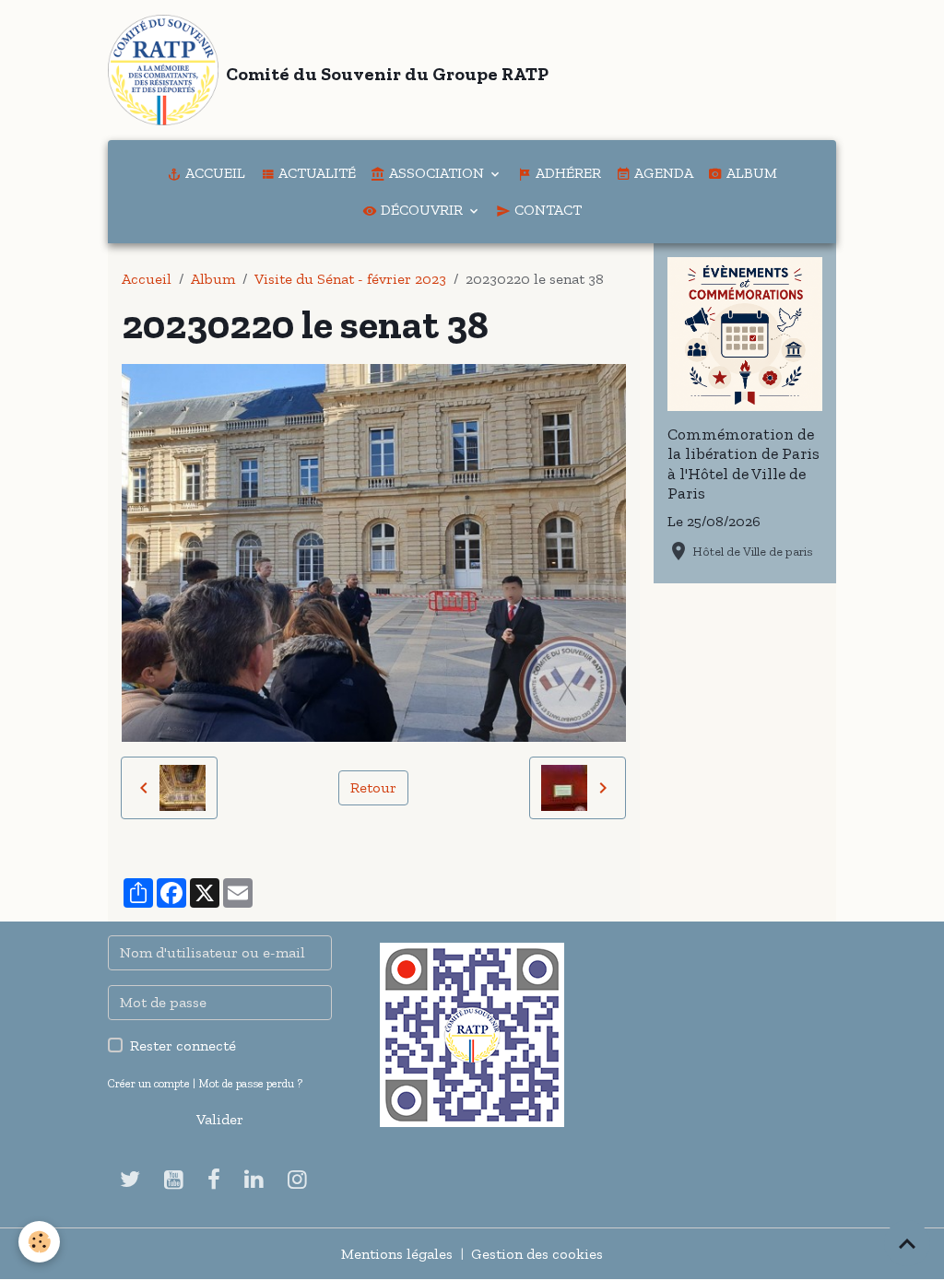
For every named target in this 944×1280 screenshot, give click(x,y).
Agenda (662, 173)
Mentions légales (397, 1253)
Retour (373, 787)
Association (436, 173)
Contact (546, 209)
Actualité (315, 173)
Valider (219, 1119)
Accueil (213, 173)
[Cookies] (39, 1241)
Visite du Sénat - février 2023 (350, 279)
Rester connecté (183, 1045)
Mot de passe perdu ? (250, 1083)
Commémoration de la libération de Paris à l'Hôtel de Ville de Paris (743, 463)
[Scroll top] (907, 1243)
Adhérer (566, 173)
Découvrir (421, 209)
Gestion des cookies (537, 1253)
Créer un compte (149, 1083)
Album (750, 173)
